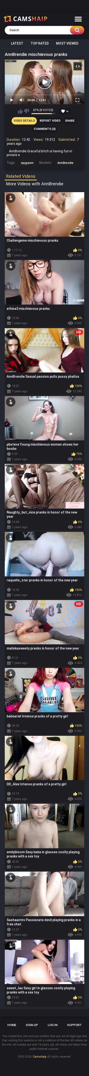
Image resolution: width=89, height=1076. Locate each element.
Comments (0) (45, 129)
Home (11, 1025)
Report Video (50, 120)
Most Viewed (67, 43)
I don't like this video (26, 111)
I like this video (20, 111)
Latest (17, 43)
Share (70, 120)
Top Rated (40, 43)
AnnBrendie (65, 163)
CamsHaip (39, 1056)
